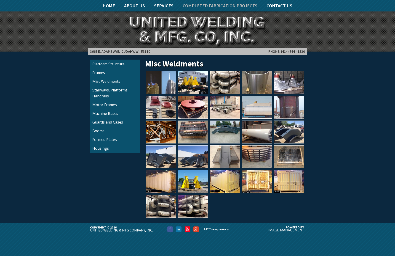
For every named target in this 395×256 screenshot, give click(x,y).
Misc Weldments (106, 81)
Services (163, 5)
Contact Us (279, 5)
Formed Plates (104, 139)
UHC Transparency (216, 229)
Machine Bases (105, 113)
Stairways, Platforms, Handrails (110, 93)
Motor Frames (104, 104)
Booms (98, 130)
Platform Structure (108, 63)
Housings (100, 148)
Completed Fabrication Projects (220, 5)
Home (109, 5)
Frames (98, 72)
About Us (134, 5)
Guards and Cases (107, 122)
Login (7, 5)
